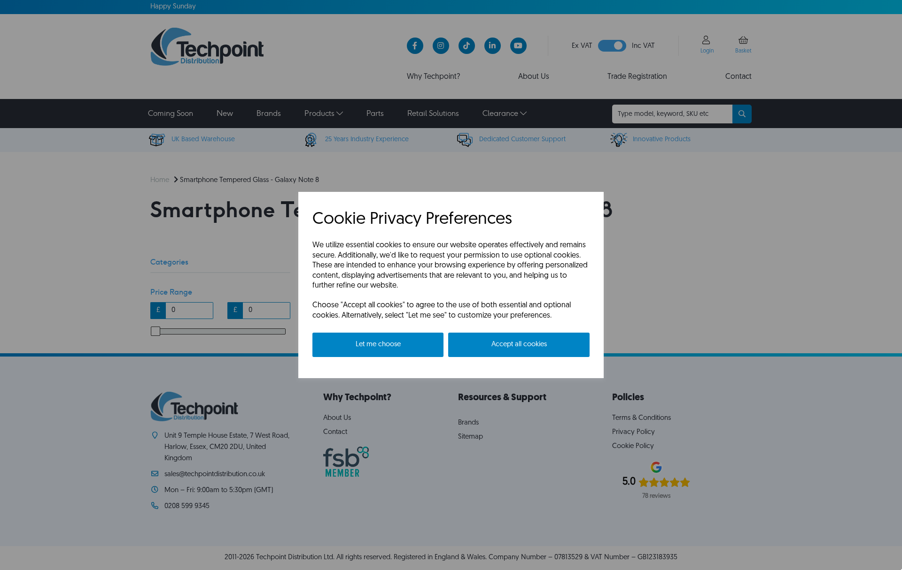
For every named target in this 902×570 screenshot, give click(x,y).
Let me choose (378, 344)
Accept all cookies (519, 344)
